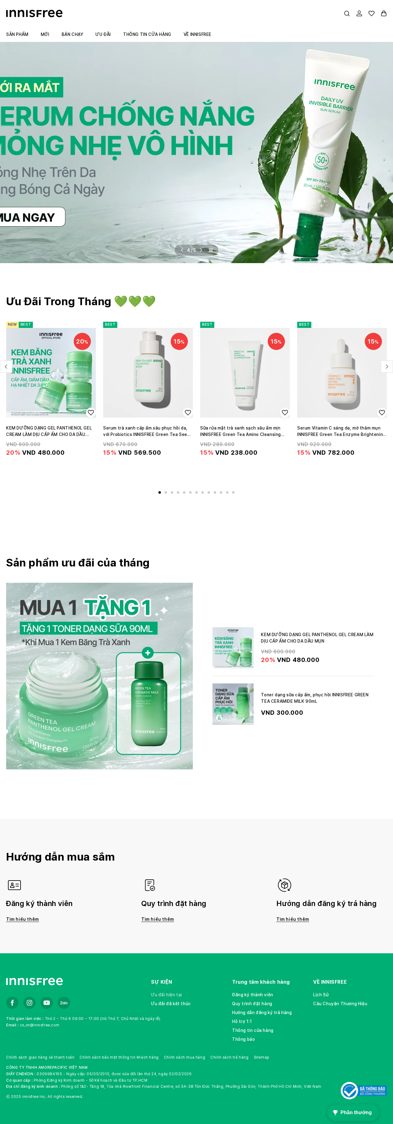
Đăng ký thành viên (252, 994)
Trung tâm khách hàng (261, 982)
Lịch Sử (321, 994)
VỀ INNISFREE (330, 982)
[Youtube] (47, 1003)
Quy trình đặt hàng (252, 1003)
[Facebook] (12, 1003)
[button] (347, 13)
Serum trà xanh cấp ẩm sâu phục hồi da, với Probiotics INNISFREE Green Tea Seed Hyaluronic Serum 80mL (146, 431)
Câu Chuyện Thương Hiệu (340, 1003)
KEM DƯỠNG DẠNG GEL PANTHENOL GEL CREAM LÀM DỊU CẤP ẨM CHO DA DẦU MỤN (49, 431)
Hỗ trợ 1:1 (242, 1021)
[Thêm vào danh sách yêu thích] (91, 413)
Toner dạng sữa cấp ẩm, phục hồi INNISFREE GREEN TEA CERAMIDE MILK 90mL (314, 698)
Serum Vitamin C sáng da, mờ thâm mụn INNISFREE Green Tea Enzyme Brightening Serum (341, 431)
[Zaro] (64, 1003)
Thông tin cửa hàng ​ (253, 1030)
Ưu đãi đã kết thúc (171, 1003)
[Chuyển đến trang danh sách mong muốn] (371, 13)
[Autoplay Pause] (211, 250)
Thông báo (243, 1039)
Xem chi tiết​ (51, 471)
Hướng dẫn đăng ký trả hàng (262, 1012)
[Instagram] (29, 1003)
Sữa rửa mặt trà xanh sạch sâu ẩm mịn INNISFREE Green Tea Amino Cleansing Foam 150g (240, 431)
